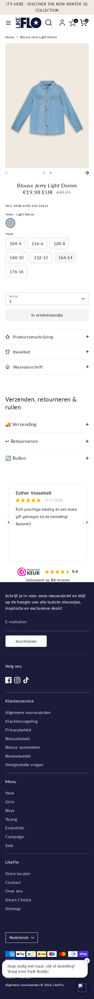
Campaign (14, 836)
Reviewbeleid (18, 755)
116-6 (37, 243)
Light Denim (10, 223)
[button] (82, 987)
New (9, 792)
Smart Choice (18, 899)
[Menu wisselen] (8, 22)
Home (9, 37)
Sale (9, 845)
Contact (13, 882)
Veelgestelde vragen (24, 764)
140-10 (17, 257)
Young (11, 819)
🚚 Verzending (21, 424)
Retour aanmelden (22, 747)
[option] (47, 105)
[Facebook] (8, 680)
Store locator (18, 873)
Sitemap (13, 908)
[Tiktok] (26, 680)
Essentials (14, 827)
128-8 (59, 243)
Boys (10, 810)
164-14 (65, 257)
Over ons (14, 890)
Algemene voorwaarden (28, 712)
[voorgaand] (7, 173)
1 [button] (44, 173)
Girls (9, 801)
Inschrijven (26, 641)
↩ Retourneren (21, 441)
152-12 (41, 257)
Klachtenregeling (21, 721)
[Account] (62, 20)
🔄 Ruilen (15, 458)
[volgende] (87, 173)
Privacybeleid (18, 729)
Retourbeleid (17, 738)
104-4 (15, 243)
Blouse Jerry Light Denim (38, 37)
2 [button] (50, 173)
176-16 (17, 271)
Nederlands (19, 937)
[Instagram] (17, 680)
